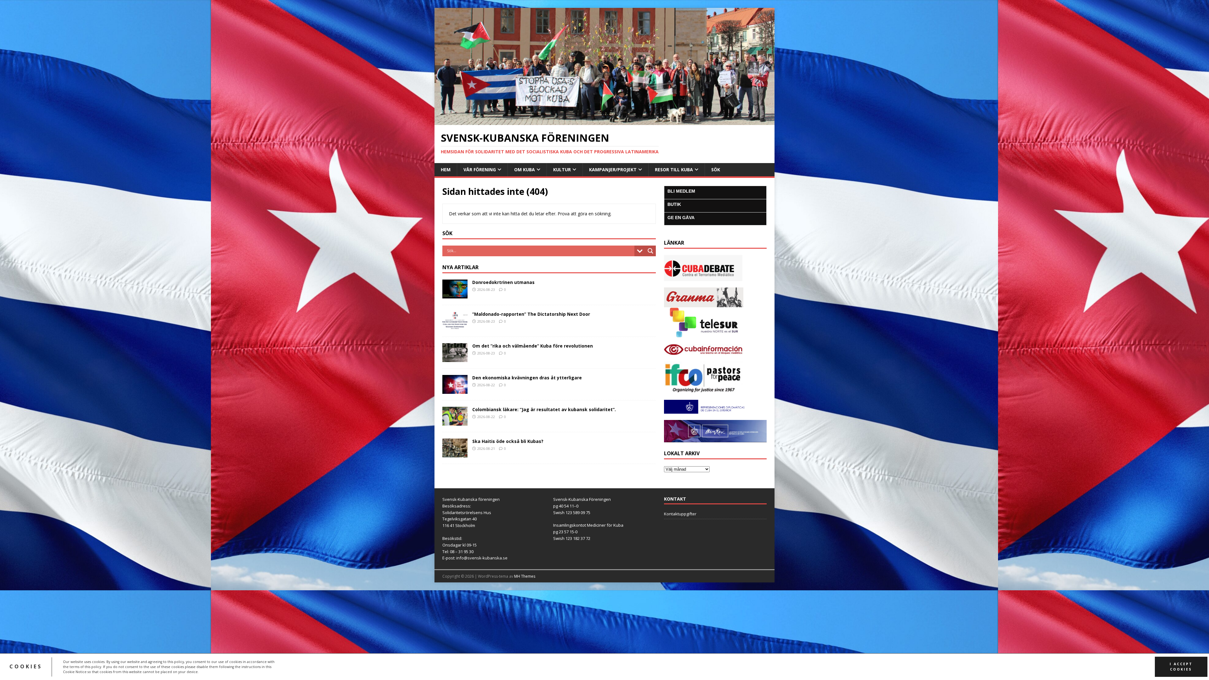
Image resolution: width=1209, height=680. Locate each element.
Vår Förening (479, 170)
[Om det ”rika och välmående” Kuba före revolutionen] (455, 358)
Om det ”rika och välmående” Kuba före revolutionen (532, 346)
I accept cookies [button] (1181, 667)
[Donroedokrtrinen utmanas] (455, 295)
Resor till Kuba (674, 170)
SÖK (715, 170)
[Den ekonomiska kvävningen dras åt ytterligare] (455, 390)
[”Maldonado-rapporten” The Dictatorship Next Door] (455, 327)
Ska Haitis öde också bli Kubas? (507, 441)
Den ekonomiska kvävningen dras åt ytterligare (527, 378)
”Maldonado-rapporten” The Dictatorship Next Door (531, 314)
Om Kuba (524, 170)
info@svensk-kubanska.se (482, 558)
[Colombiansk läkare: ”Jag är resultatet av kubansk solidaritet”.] (455, 422)
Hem (446, 170)
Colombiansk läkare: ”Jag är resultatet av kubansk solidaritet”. (544, 409)
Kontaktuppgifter (680, 514)
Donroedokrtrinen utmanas (503, 282)
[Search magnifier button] (650, 251)
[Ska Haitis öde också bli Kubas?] (455, 454)
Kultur (562, 170)
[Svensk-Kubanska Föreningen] (604, 121)
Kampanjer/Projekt (613, 170)
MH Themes (524, 576)
